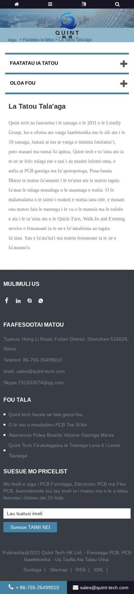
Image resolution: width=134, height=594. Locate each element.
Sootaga (32, 569)
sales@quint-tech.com (40, 371)
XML (99, 569)
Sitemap (59, 569)
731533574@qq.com (41, 382)
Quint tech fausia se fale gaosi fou (45, 414)
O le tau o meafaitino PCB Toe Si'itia (48, 424)
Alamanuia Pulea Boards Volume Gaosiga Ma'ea (61, 435)
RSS (81, 569)
